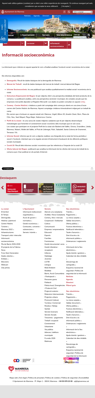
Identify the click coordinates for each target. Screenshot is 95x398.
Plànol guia (56, 16)
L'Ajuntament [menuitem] (28, 35)
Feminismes (49, 241)
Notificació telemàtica (74, 229)
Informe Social (13, 136)
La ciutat (30, 43)
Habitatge (48, 256)
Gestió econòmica (30, 224)
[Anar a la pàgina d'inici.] (12, 13)
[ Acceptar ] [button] (65, 6)
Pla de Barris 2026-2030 (10, 244)
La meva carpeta (72, 218)
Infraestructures (7, 232)
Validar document (73, 221)
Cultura (47, 224)
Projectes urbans (51, 297)
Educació (48, 232)
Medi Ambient (50, 268)
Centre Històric (7, 224)
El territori (5, 212)
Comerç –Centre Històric (17, 105)
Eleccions (5, 262)
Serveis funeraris (51, 312)
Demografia (5, 218)
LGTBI (47, 262)
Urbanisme (49, 326)
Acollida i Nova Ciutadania (55, 215)
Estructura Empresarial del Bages (21, 96)
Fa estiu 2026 (50, 338)
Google (91, 13)
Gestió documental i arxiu (54, 244)
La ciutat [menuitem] (9, 35)
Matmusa (48, 341)
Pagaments (70, 215)
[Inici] (92, 169)
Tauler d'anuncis (72, 232)
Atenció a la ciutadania (53, 212)
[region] (80, 26)
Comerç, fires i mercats (54, 218)
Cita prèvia (5, 268)
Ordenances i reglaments (76, 241)
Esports (47, 235)
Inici (5, 43)
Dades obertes (7, 256)
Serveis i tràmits (29, 232)
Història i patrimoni (8, 221)
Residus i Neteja (51, 306)
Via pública (49, 329)
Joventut (48, 259)
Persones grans (51, 279)
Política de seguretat (69, 378)
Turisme (4, 227)
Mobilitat (48, 271)
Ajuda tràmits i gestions (75, 253)
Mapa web (14, 378)
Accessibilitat (84, 378)
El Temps (4, 215)
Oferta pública (71, 224)
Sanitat (47, 309)
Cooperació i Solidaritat (54, 221)
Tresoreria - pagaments (54, 318)
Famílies (48, 238)
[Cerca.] (89, 35)
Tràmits (69, 212)
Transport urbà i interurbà (11, 235)
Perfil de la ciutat (14, 121)
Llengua (48, 265)
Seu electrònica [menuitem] (64, 35)
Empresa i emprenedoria (54, 229)
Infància (48, 253)
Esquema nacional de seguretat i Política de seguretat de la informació (76, 271)
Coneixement (50, 324)
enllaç (83, 102)
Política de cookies (52, 378)
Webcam (4, 265)
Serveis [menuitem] (45, 35)
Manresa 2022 (7, 229)
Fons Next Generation (10, 253)
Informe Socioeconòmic (17, 89)
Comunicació (50, 227)
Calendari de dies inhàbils (76, 256)
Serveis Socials (50, 315)
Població (48, 282)
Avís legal (23, 378)
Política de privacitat (36, 378)
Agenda (37, 16)
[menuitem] (14, 43)
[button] (2, 187)
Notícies (27, 16)
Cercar (77, 34)
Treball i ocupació (51, 321)
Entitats (4, 259)
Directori (46, 16)
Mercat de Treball (14, 84)
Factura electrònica (73, 227)
